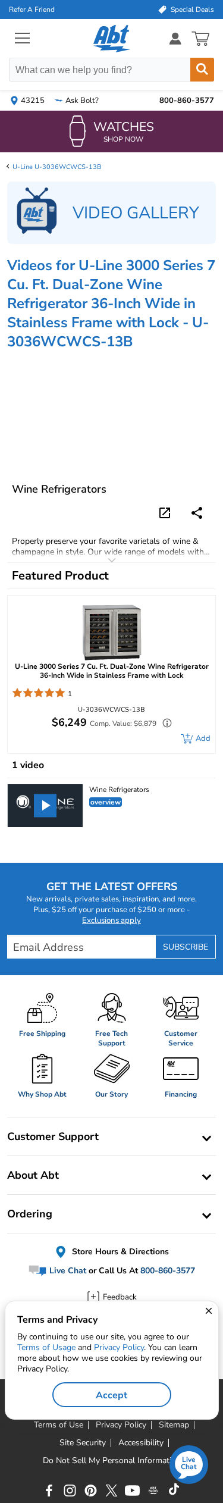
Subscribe (185, 947)
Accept (111, 1395)
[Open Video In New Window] (166, 512)
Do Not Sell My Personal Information (112, 1461)
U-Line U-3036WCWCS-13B (57, 166)
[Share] (197, 513)
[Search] (202, 70)
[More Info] (164, 724)
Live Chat (66, 1271)
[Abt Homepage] (111, 39)
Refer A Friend (32, 9)
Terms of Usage (46, 1347)
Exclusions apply (111, 920)
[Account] (175, 38)
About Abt (33, 1175)
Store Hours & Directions (119, 1251)
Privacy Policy (119, 1347)
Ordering (29, 1214)
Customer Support (53, 1136)
